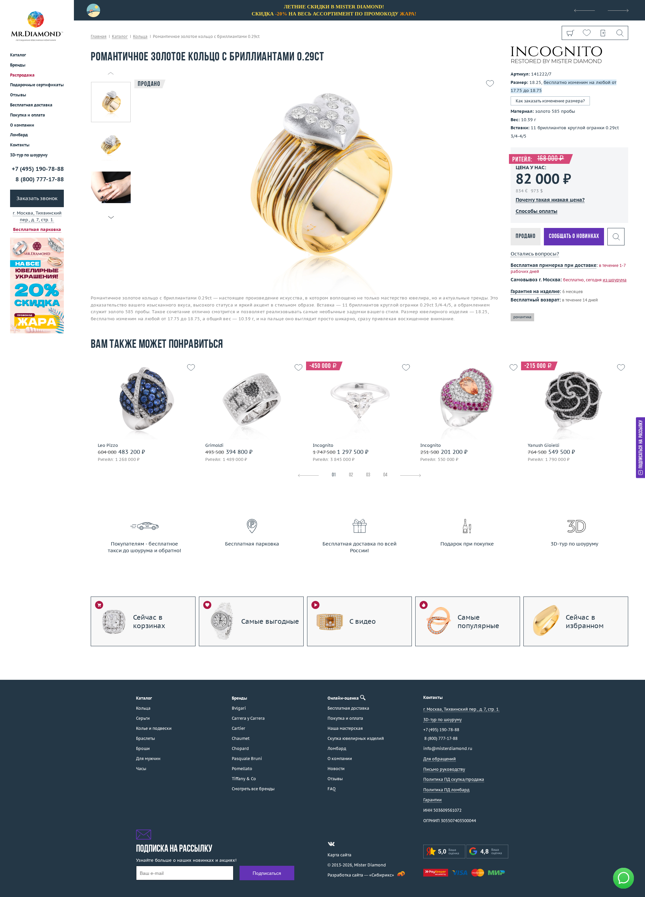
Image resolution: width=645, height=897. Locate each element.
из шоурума (615, 279)
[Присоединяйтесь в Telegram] (343, 844)
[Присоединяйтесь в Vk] (331, 844)
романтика (522, 317)
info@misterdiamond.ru (447, 748)
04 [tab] (385, 475)
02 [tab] (351, 475)
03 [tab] (368, 475)
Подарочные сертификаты (37, 84)
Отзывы (18, 94)
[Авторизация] (603, 33)
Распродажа (22, 74)
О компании (22, 124)
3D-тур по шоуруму (28, 154)
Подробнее (142, 414)
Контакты (20, 144)
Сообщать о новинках (574, 236)
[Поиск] (619, 33)
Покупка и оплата (27, 114)
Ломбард (19, 134)
